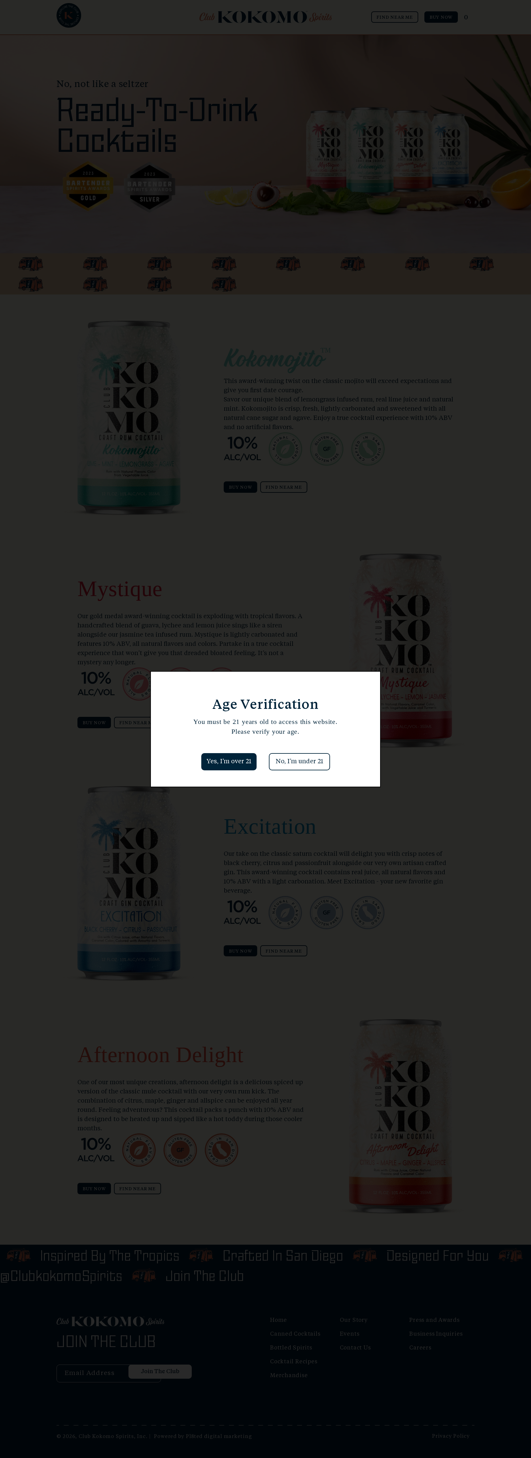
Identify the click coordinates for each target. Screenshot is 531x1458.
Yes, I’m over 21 (228, 762)
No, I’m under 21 (299, 762)
